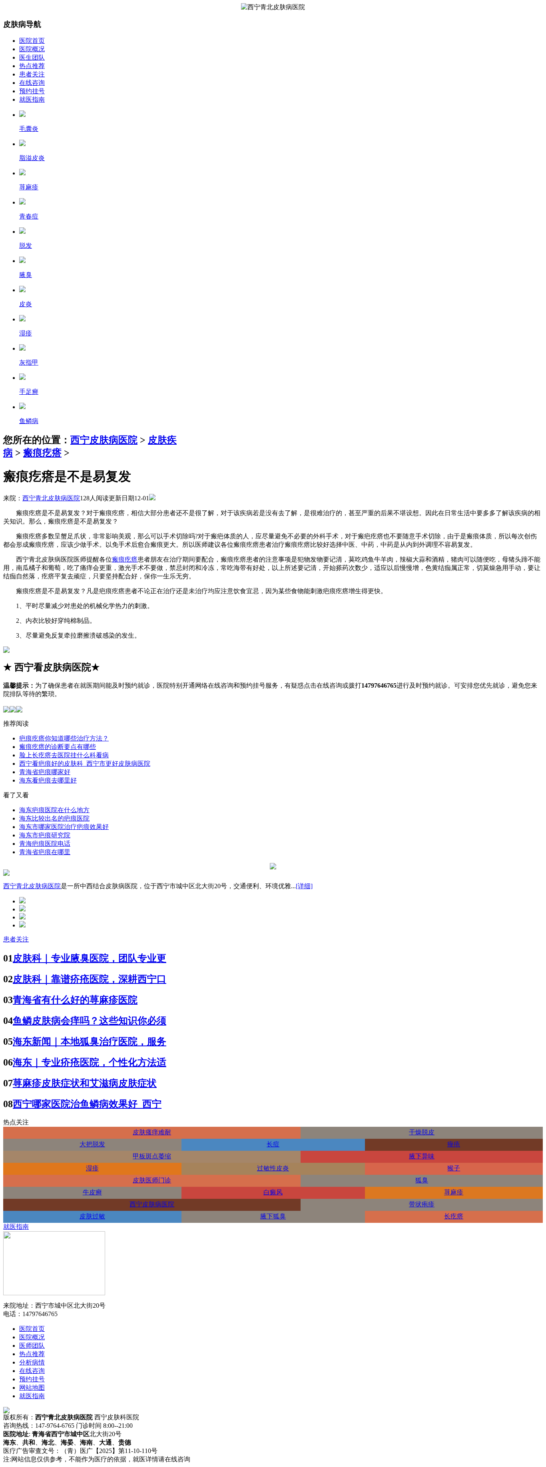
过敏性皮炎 (273, 1168)
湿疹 (92, 1168)
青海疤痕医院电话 (44, 843)
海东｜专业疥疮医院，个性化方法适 (89, 1062)
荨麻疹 (453, 1192)
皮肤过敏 (92, 1216)
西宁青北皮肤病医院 (51, 498)
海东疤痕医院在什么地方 (54, 810)
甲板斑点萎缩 (152, 1156)
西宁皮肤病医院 (103, 440)
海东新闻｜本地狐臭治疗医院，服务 (89, 1041)
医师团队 (32, 1345)
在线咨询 (32, 82)
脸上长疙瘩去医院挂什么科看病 (64, 755)
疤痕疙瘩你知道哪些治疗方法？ (64, 738)
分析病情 (32, 1362)
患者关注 (32, 74)
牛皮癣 (92, 1192)
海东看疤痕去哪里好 (48, 780)
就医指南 (32, 99)
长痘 (273, 1144)
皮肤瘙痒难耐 (152, 1132)
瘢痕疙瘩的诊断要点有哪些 (57, 746)
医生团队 (32, 57)
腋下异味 (421, 1156)
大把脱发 (92, 1144)
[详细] (304, 886)
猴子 (453, 1168)
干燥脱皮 (421, 1132)
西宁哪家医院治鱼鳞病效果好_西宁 (87, 1104)
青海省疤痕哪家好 (44, 772)
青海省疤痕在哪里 (44, 852)
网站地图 (32, 1387)
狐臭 (421, 1180)
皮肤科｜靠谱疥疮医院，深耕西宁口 (89, 979)
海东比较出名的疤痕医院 (54, 818)
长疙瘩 (453, 1216)
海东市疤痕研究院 (44, 835)
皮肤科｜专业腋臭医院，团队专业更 (89, 958)
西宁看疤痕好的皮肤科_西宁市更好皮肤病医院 (84, 763)
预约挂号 (32, 91)
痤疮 (453, 1144)
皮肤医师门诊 (152, 1180)
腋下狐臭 (273, 1216)
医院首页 (32, 40)
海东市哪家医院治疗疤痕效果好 (64, 826)
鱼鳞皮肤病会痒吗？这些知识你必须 (89, 1020)
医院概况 (32, 49)
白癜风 (273, 1192)
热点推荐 (32, 65)
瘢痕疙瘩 (42, 453)
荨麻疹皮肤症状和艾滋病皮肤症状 (85, 1083)
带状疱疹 (421, 1204)
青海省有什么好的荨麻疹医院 (75, 1000)
